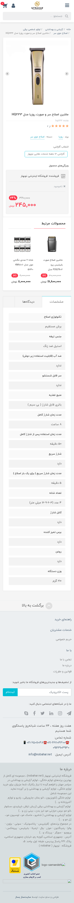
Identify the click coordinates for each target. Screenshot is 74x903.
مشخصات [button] (56, 302)
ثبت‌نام (10, 692)
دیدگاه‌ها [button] (28, 302)
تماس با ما (66, 659)
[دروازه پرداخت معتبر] (15, 865)
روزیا (61, 136)
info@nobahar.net (40, 755)
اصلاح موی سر (37, 136)
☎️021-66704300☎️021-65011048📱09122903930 (46, 745)
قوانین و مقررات (62, 671)
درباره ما (67, 665)
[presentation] (67, 74)
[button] (7, 5)
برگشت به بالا (33, 605)
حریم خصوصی (64, 639)
